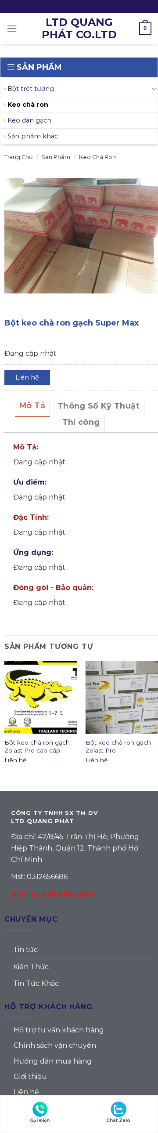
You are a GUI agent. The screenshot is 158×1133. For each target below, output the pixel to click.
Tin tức (25, 949)
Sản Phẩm (55, 157)
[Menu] (12, 28)
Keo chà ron (27, 105)
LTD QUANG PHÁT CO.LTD (79, 28)
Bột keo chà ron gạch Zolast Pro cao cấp (37, 746)
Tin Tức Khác (36, 983)
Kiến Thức (31, 967)
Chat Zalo (118, 1120)
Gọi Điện (40, 1120)
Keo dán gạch (29, 120)
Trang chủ (18, 157)
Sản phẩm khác (32, 136)
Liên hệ (27, 377)
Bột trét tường (30, 89)
